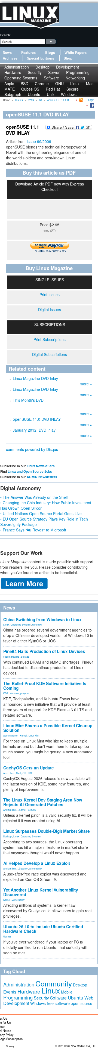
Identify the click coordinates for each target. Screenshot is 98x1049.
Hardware (28, 991)
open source (81, 1003)
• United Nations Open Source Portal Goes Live (41, 513)
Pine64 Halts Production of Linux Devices (44, 651)
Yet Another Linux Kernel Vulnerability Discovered (40, 892)
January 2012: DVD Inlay (34, 430)
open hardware (11, 656)
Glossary (10, 1046)
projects (24, 693)
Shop (68, 58)
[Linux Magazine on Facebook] (91, 105)
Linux (6, 624)
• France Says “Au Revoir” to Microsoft (33, 530)
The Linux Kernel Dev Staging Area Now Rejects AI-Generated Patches (42, 802)
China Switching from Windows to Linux (42, 620)
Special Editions (40, 58)
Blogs (50, 52)
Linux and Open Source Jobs (30, 471)
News (7, 52)
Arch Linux (8, 773)
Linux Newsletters (41, 465)
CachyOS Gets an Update (28, 768)
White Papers (76, 52)
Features (28, 52)
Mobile (66, 992)
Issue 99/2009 (39, 141)
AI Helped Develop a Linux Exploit (36, 863)
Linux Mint (34, 735)
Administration (10, 735)
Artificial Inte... (10, 809)
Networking (75, 78)
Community (53, 983)
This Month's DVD (28, 400)
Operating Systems (20, 78)
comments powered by (32, 449)
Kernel (23, 735)
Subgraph (12, 94)
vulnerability (35, 868)
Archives (10, 58)
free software (58, 1003)
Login (91, 100)
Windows (68, 94)
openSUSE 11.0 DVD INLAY (37, 419)
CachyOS (21, 773)
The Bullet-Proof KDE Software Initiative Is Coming (44, 685)
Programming (18, 997)
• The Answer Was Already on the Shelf (34, 497)
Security (32, 809)
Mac (89, 83)
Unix (50, 94)
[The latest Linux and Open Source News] (80, 100)
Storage (25, 656)
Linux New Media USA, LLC (80, 1046)
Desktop (7, 836)
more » (86, 383)
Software (51, 78)
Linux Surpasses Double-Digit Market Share (46, 831)
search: (5, 35)
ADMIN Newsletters (42, 476)
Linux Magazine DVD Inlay (35, 378)
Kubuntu (14, 693)
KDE (5, 693)
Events (9, 992)
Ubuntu (34, 94)
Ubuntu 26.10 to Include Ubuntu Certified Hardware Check (43, 929)
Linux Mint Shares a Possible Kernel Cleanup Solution (47, 728)
